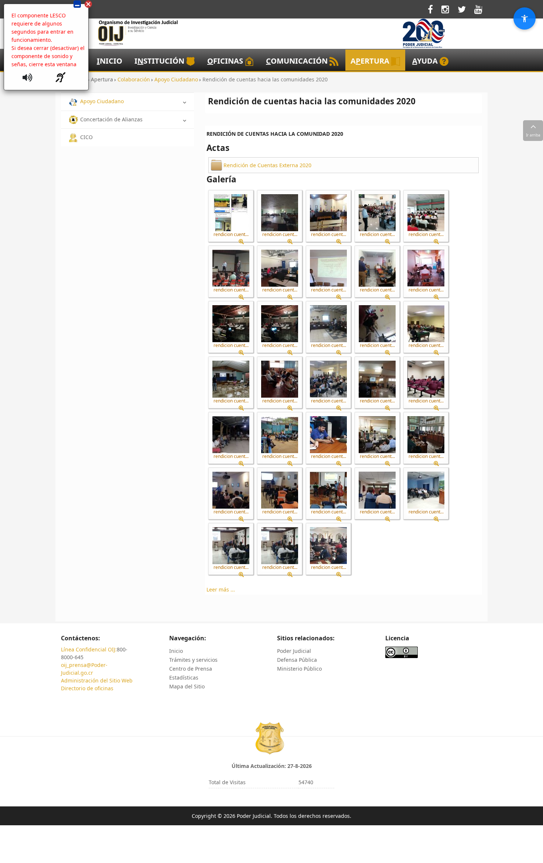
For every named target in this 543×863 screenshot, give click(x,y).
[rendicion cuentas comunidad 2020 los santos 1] (328, 323)
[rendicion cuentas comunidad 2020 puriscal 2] (279, 434)
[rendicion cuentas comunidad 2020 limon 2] (425, 268)
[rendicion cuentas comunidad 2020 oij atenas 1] (230, 379)
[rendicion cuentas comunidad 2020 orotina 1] (328, 379)
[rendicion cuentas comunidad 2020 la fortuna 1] (279, 268)
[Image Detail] (244, 241)
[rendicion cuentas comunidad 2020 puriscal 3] (328, 434)
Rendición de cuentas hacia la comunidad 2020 (274, 133)
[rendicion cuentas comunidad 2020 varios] (230, 545)
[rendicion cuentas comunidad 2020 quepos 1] (425, 434)
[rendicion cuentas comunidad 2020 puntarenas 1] (425, 379)
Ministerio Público (299, 668)
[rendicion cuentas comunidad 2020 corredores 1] (279, 212)
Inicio (176, 650)
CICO (86, 137)
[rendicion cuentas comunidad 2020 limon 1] (377, 268)
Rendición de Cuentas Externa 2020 (267, 165)
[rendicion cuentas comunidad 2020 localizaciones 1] (230, 323)
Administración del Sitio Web (97, 680)
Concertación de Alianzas (111, 119)
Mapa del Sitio (187, 686)
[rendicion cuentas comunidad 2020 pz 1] (377, 434)
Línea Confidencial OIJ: (89, 649)
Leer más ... (220, 589)
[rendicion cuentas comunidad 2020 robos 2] (279, 490)
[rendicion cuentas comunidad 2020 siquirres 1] (377, 490)
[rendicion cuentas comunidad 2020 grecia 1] (230, 268)
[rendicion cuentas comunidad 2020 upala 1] (425, 490)
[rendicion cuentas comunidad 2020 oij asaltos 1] (425, 323)
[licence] (401, 651)
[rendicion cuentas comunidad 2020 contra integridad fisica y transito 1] (230, 212)
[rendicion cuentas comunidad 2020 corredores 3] (377, 212)
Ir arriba (533, 135)
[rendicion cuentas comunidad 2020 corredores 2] (328, 212)
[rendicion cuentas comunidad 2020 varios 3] (328, 545)
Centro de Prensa (190, 668)
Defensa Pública (297, 659)
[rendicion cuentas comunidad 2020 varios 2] (279, 545)
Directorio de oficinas (87, 688)
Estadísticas (183, 677)
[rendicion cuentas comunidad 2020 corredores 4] (425, 212)
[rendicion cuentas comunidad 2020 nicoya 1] (377, 323)
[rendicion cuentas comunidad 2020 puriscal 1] (230, 434)
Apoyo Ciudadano (102, 101)
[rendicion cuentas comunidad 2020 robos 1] (230, 490)
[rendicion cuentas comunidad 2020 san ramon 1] (328, 490)
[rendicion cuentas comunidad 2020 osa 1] (377, 379)
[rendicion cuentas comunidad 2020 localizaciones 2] (279, 323)
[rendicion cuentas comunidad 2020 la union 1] (328, 268)
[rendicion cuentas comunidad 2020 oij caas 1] (279, 379)
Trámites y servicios (193, 659)
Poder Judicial (294, 650)
